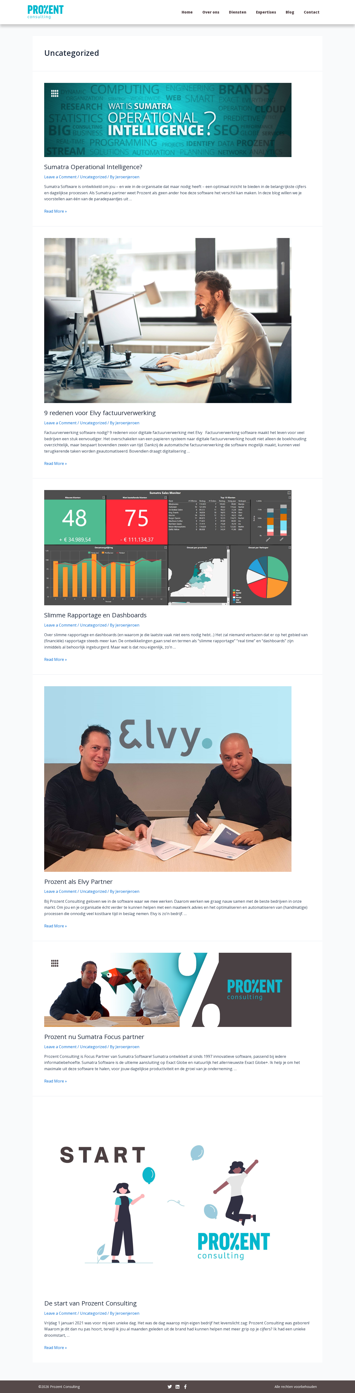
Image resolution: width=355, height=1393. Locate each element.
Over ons (210, 12)
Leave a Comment (60, 177)
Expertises (266, 12)
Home (187, 12)
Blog (290, 12)
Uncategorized (93, 177)
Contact (312, 12)
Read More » (55, 211)
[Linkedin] (177, 1387)
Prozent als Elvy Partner (78, 881)
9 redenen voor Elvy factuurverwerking (100, 412)
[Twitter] (169, 1387)
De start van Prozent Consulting (90, 1303)
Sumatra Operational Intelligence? (93, 166)
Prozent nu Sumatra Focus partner (94, 1036)
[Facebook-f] (185, 1387)
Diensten (237, 12)
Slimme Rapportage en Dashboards (95, 615)
